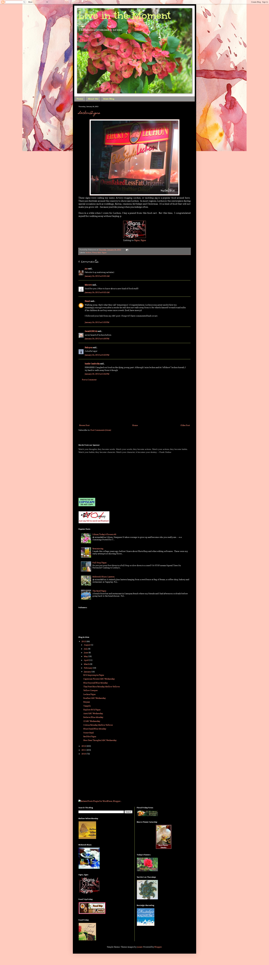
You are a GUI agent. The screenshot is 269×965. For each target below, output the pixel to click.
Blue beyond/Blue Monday (95, 683)
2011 (84, 750)
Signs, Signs (140, 240)
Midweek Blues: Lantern (103, 576)
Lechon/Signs (89, 113)
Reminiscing (97, 548)
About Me (93, 99)
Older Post (185, 425)
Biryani (86, 702)
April (86, 660)
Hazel (87, 301)
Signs (104, 252)
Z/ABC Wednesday (91, 721)
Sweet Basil (88, 732)
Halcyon (88, 347)
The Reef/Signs (99, 591)
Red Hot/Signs (89, 736)
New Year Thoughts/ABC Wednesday (100, 740)
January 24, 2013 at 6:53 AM (97, 292)
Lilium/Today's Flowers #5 (104, 534)
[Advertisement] (134, 402)
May (86, 656)
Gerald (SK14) (91, 331)
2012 (84, 746)
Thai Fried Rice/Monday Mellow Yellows (101, 686)
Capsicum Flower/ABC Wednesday (99, 679)
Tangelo (87, 706)
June (86, 652)
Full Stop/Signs (99, 562)
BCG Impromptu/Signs (93, 675)
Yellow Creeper (90, 690)
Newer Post (84, 425)
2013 (84, 641)
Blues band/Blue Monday (94, 728)
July (86, 649)
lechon (88, 252)
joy (86, 268)
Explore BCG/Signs (91, 709)
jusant (139, 947)
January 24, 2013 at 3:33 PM (97, 322)
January (87, 671)
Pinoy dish (96, 252)
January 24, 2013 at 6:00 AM (97, 276)
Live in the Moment (124, 15)
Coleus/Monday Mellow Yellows (98, 725)
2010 (84, 753)
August (87, 645)
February (88, 668)
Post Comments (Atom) (101, 430)
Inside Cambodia (92, 363)
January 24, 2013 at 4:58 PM (97, 338)
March (87, 664)
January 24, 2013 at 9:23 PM (97, 355)
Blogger (158, 947)
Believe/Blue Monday (93, 717)
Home (79, 99)
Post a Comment (89, 379)
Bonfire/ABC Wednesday (94, 698)
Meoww (88, 284)
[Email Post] (126, 250)
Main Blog (108, 99)
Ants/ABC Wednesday (93, 713)
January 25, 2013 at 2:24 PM (97, 374)
